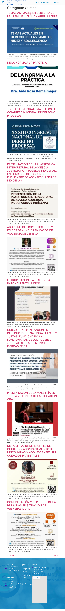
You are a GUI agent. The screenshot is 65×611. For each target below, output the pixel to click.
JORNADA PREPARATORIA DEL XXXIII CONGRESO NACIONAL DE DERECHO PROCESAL (31, 112)
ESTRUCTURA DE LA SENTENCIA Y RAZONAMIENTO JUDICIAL (30, 281)
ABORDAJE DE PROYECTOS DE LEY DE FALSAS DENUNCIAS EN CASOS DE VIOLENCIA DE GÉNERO (32, 230)
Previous (10, 555)
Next (55, 555)
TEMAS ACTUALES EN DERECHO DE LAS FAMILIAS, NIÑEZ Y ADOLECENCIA (32, 14)
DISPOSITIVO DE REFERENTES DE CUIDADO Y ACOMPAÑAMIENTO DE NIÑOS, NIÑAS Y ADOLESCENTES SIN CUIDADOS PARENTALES (31, 450)
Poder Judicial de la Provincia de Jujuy (26, 569)
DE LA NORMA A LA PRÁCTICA (27, 62)
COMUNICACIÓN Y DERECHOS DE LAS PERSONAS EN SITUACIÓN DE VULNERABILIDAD (32, 505)
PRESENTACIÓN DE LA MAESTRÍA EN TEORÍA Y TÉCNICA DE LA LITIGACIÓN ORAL (32, 396)
